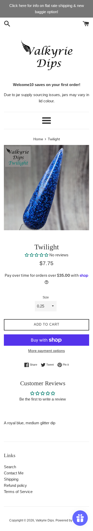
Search (10, 467)
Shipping (11, 479)
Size (46, 297)
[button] (37, 255)
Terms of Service (18, 491)
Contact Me (14, 473)
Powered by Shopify (70, 520)
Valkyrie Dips (45, 520)
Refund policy (15, 485)
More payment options (46, 351)
